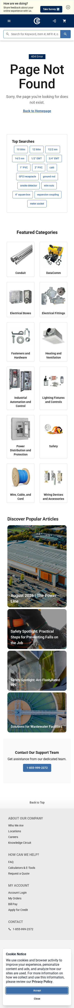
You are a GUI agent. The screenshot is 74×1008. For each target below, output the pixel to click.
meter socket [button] (37, 203)
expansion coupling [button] (48, 194)
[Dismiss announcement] (68, 7)
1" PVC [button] (24, 167)
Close (37, 998)
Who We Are (15, 825)
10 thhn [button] (21, 149)
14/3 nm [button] (19, 158)
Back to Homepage (37, 111)
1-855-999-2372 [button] (37, 767)
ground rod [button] (49, 176)
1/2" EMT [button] (36, 158)
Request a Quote (18, 873)
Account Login (17, 892)
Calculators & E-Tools (21, 867)
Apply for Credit (18, 909)
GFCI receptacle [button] (27, 176)
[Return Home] (37, 21)
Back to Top (37, 802)
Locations (14, 831)
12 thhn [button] (36, 149)
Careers (13, 837)
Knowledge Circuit (19, 842)
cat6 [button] (52, 167)
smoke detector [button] (28, 185)
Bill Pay (12, 904)
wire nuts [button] (49, 185)
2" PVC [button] (39, 167)
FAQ (11, 862)
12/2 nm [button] (52, 149)
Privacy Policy (42, 982)
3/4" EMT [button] (54, 158)
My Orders (14, 898)
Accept (37, 990)
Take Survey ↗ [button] (51, 9)
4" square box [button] (22, 194)
